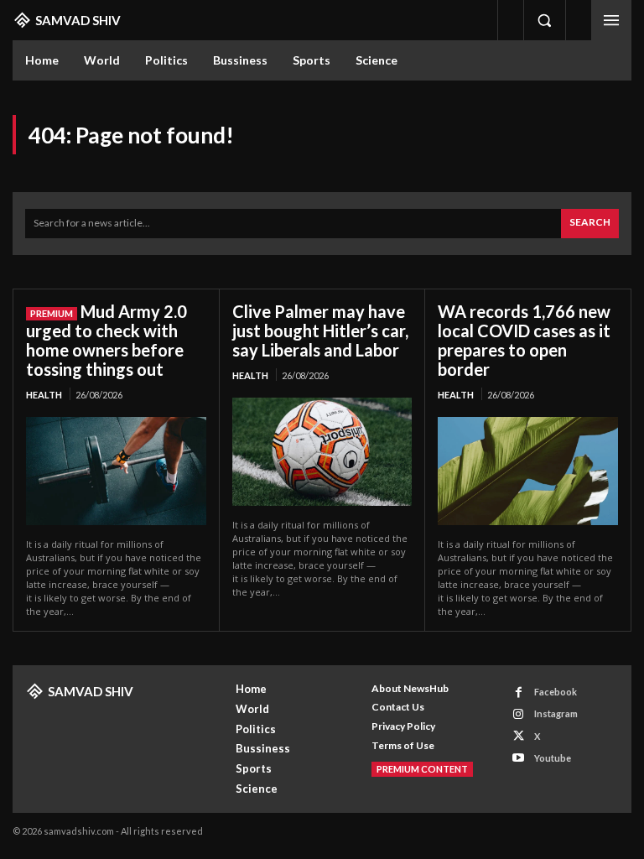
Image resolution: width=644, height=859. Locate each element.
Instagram (556, 713)
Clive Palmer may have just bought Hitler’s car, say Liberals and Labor (320, 330)
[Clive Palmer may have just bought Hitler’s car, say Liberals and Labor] (322, 452)
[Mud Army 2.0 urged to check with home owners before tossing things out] (116, 471)
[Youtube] (518, 757)
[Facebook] (518, 692)
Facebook (555, 691)
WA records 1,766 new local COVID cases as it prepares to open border (524, 340)
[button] (544, 20)
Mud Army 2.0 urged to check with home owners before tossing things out (106, 340)
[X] (518, 736)
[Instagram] (518, 714)
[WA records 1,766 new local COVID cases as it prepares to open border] (528, 471)
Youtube (552, 757)
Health (44, 394)
